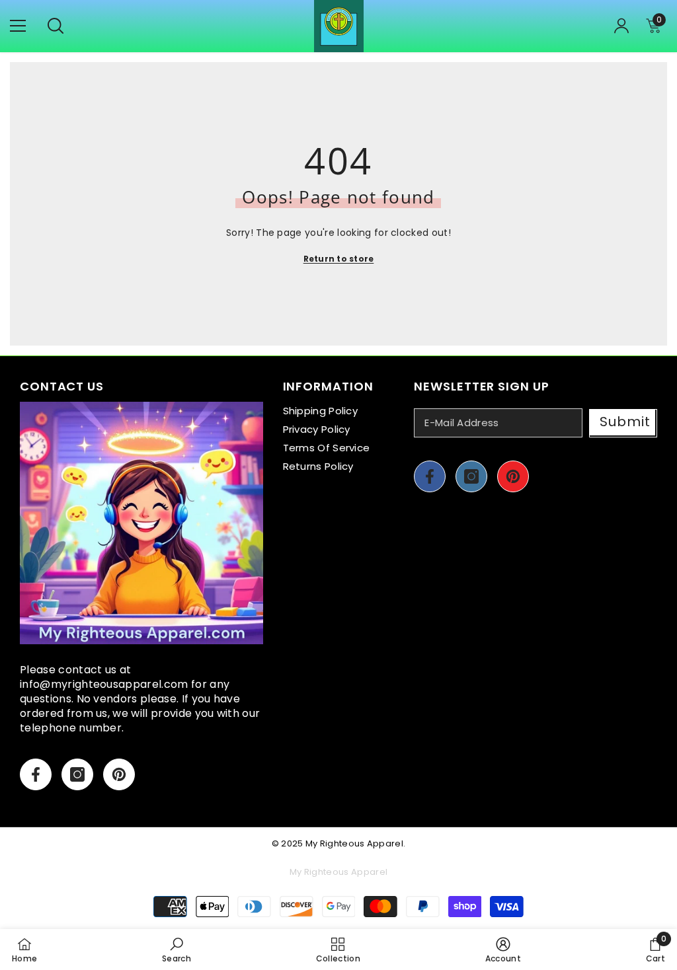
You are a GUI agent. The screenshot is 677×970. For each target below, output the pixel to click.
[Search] (55, 26)
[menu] (18, 26)
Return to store (338, 258)
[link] (176, 949)
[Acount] (621, 25)
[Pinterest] (119, 774)
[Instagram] (77, 774)
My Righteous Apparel (354, 843)
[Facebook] (36, 774)
